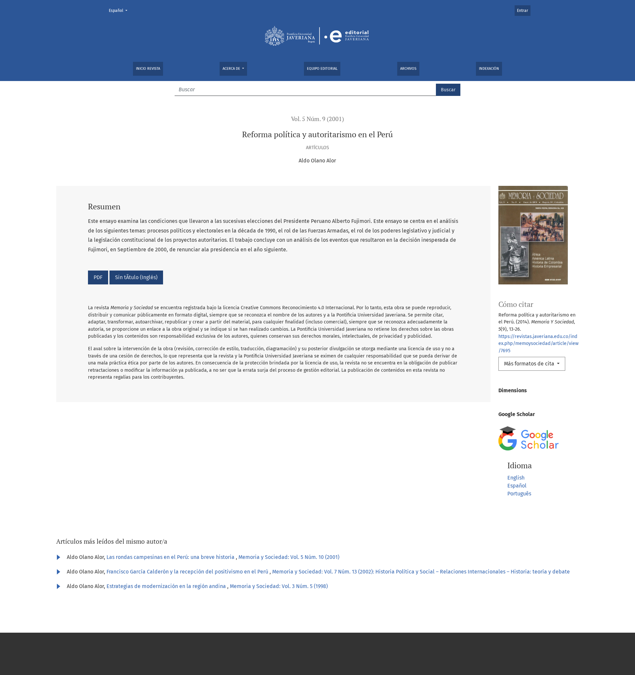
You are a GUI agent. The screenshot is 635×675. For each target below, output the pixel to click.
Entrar (522, 10)
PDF (98, 277)
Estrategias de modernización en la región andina (166, 586)
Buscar (448, 90)
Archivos (408, 68)
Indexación (489, 68)
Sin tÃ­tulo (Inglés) (136, 277)
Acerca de (232, 68)
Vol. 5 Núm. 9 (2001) (317, 119)
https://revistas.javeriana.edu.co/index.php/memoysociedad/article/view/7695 (538, 344)
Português (519, 493)
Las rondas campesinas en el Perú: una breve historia (171, 557)
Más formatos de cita (530, 363)
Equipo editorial (322, 68)
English (516, 478)
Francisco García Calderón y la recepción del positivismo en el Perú (188, 572)
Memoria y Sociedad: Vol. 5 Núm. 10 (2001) (288, 557)
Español (120, 10)
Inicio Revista (148, 68)
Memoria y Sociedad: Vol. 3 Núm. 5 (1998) (279, 586)
